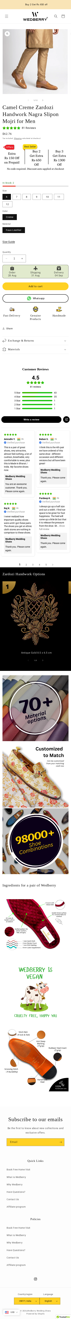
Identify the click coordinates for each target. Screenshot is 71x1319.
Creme (9, 217)
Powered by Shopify (35, 1314)
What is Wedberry (16, 1177)
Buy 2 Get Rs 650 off (36, 4)
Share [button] (9, 328)
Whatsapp (39, 298)
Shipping (18, 138)
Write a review (31, 419)
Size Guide (8, 241)
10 (47, 197)
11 (58, 197)
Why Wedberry (14, 1184)
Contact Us (13, 1199)
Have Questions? (16, 1192)
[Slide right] (42, 100)
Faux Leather (13, 230)
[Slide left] (28, 100)
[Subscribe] (60, 1142)
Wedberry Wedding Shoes (39, 1311)
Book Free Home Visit (18, 1169)
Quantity (6, 252)
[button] (6, 16)
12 (7, 204)
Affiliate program (16, 1206)
